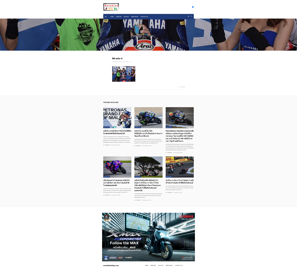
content (107, 145)
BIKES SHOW (134, 16)
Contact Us (144, 16)
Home (112, 16)
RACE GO (126, 16)
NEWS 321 (118, 16)
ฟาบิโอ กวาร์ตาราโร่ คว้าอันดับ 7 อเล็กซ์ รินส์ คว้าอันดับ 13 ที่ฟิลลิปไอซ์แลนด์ (180, 181)
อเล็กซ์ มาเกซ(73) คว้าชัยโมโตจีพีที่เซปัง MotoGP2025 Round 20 (117, 132)
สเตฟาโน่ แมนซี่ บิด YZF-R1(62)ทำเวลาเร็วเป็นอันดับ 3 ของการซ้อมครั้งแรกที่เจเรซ (148, 133)
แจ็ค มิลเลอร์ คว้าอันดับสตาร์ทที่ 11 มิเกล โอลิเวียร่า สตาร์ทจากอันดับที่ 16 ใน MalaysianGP (116, 183)
